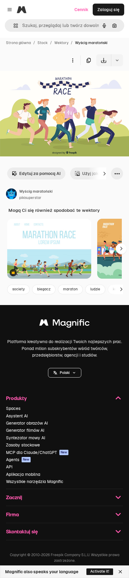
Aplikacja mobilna (23, 474)
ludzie (95, 289)
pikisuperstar (30, 197)
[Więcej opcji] (73, 60)
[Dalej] (104, 173)
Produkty (16, 398)
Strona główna (18, 42)
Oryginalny (41, 80)
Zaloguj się (108, 9)
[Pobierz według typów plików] (117, 60)
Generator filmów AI (25, 430)
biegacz (43, 289)
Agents (17, 459)
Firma (12, 514)
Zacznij (14, 497)
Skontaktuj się (22, 531)
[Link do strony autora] (11, 194)
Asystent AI (17, 416)
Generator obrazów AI (27, 423)
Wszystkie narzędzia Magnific (34, 481)
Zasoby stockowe (23, 445)
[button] (64, 373)
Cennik (81, 9)
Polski (65, 372)
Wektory (61, 42)
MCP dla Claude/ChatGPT (36, 452)
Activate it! (99, 571)
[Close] (120, 571)
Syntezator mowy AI (25, 437)
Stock (43, 42)
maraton (70, 289)
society (18, 289)
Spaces (13, 408)
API (9, 467)
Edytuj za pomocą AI (40, 173)
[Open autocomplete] (13, 25)
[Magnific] (64, 324)
